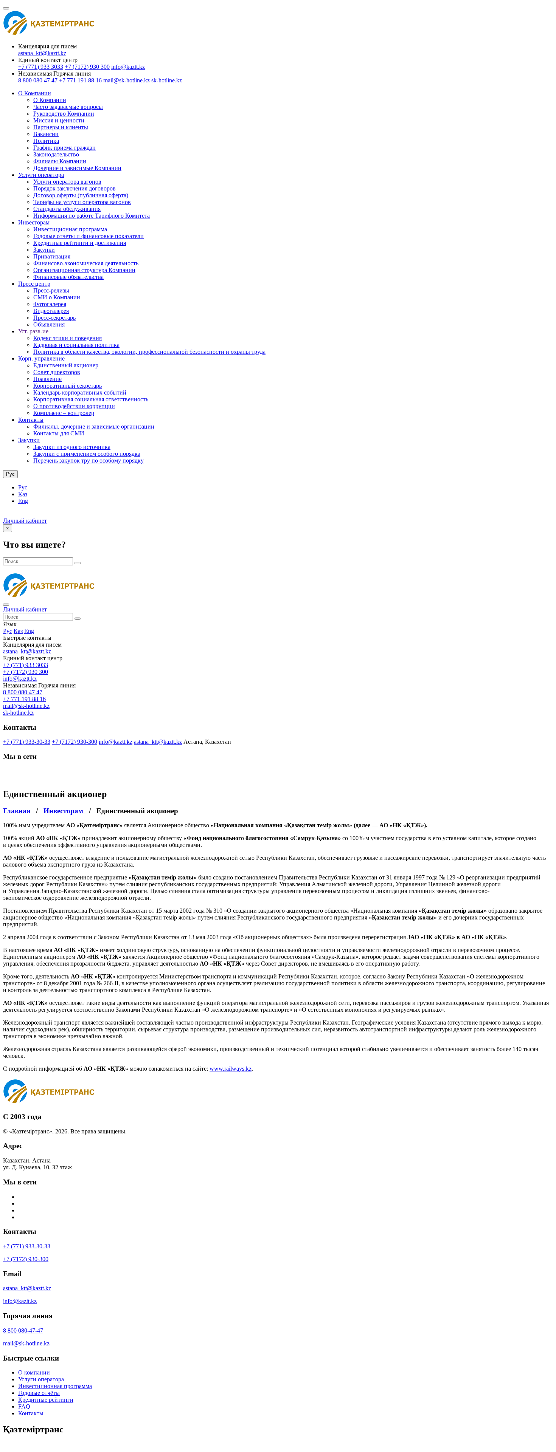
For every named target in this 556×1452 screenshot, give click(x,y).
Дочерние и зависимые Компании (77, 168)
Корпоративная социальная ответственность (90, 399)
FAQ (24, 1406)
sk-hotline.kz (166, 80)
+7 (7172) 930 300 (87, 66)
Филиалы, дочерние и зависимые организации (93, 426)
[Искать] (78, 563)
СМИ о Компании (56, 297)
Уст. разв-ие (33, 331)
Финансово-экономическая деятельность (85, 263)
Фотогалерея (49, 304)
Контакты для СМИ (58, 433)
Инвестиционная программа (70, 229)
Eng (23, 501)
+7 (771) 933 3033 (40, 66)
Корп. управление (41, 358)
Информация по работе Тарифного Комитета (91, 215)
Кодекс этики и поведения (67, 338)
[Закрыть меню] (6, 605)
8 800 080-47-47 (23, 1330)
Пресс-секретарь (54, 317)
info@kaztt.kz (128, 66)
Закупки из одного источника (71, 447)
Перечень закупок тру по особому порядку (88, 460)
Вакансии (46, 134)
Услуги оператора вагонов (67, 181)
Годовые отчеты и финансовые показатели (88, 236)
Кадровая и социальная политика (76, 345)
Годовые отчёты (39, 1393)
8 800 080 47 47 (37, 80)
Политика (46, 141)
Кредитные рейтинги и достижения (79, 243)
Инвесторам (34, 222)
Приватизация (51, 256)
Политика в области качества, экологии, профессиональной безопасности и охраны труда (149, 351)
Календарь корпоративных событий (79, 392)
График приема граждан (64, 147)
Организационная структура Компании (84, 270)
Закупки (44, 249)
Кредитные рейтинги (45, 1399)
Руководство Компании (63, 113)
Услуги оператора (41, 175)
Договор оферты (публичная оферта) (80, 195)
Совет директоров (56, 372)
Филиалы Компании (59, 161)
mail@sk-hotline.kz (126, 80)
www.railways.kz (231, 1068)
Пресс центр (34, 283)
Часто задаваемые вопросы (68, 107)
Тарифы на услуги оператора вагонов (82, 202)
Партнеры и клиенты (60, 127)
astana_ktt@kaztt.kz (42, 53)
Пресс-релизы (51, 290)
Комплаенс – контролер (63, 413)
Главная (16, 811)
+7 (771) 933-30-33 (26, 741)
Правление (47, 379)
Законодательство (56, 154)
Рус (22, 487)
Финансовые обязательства (68, 277)
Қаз (22, 494)
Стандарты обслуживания (67, 209)
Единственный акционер (65, 365)
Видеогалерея (51, 311)
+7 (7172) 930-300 (74, 741)
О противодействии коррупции (74, 406)
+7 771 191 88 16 (80, 80)
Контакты (30, 419)
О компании (34, 1372)
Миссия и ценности (58, 120)
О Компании (34, 93)
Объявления (49, 324)
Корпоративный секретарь (67, 385)
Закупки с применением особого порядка (86, 453)
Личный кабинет (25, 520)
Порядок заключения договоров (74, 188)
